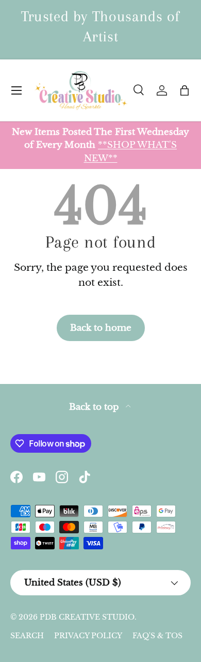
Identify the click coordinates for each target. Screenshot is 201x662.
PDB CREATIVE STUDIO (87, 617)
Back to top (95, 407)
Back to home (100, 327)
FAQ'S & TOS (157, 635)
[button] (184, 90)
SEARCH (27, 635)
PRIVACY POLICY (88, 635)
